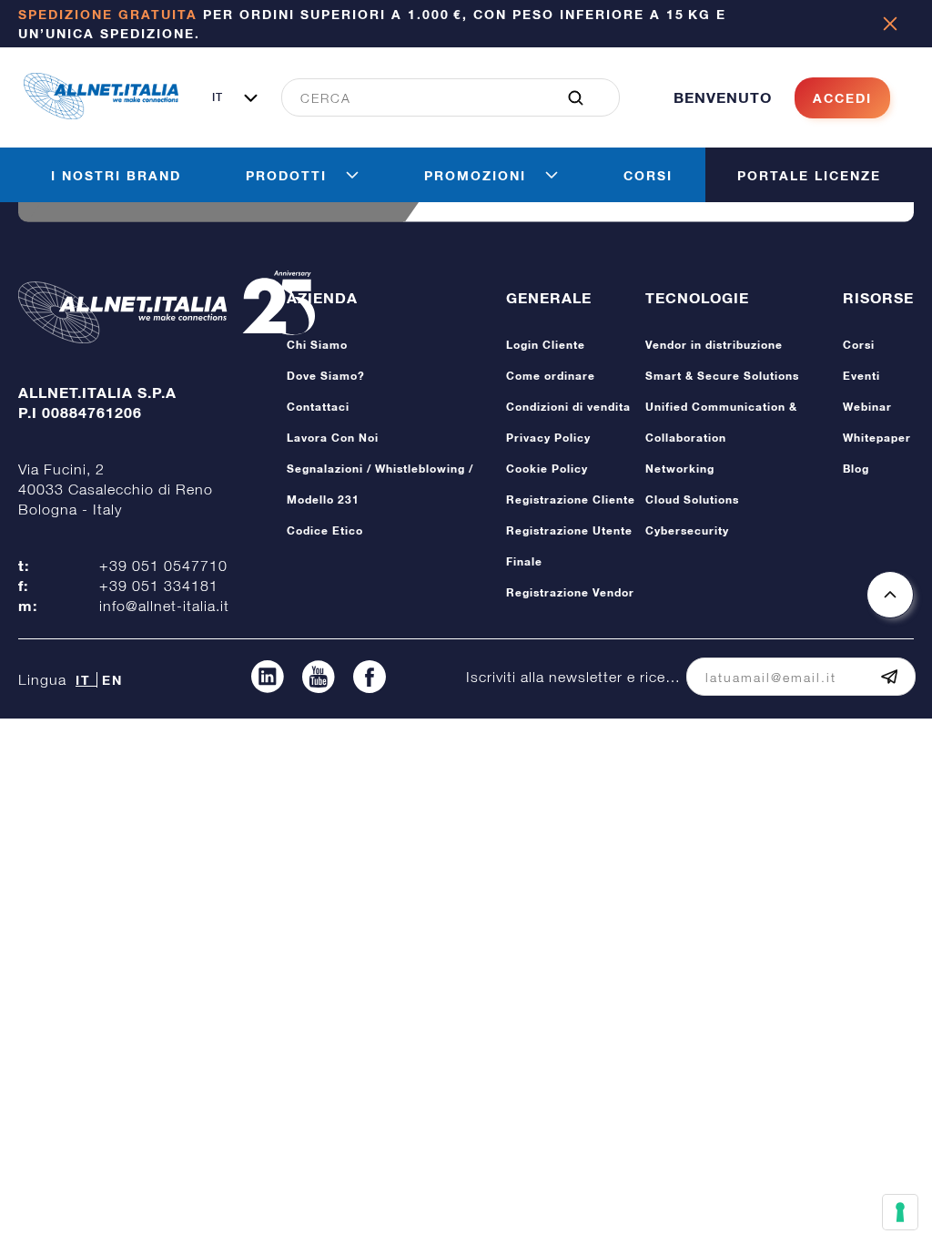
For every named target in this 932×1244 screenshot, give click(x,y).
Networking (679, 468)
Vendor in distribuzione (714, 345)
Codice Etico (325, 530)
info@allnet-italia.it (164, 605)
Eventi (861, 375)
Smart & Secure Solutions (722, 375)
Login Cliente (545, 345)
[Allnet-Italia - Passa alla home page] (101, 114)
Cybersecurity (687, 530)
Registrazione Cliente (570, 499)
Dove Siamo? (326, 375)
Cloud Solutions (692, 499)
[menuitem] (440, 97)
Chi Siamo (317, 345)
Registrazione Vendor (570, 592)
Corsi (859, 345)
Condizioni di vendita (568, 406)
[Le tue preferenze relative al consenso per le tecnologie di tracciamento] (900, 1212)
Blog (856, 468)
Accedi (842, 98)
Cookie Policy (547, 468)
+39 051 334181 (158, 585)
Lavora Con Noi (333, 437)
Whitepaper (877, 437)
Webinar (867, 406)
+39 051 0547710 (163, 565)
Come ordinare (550, 375)
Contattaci (318, 406)
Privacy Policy (548, 437)
